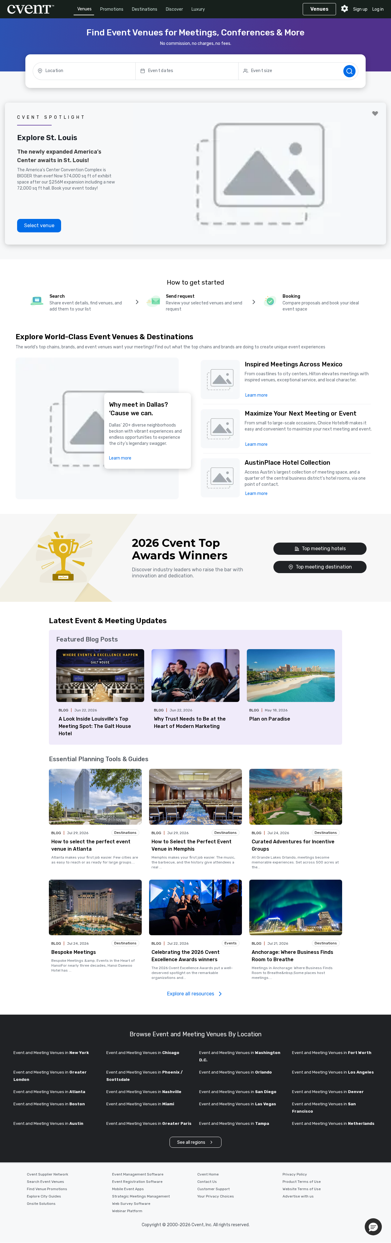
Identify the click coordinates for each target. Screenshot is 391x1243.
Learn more (120, 458)
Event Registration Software (137, 1181)
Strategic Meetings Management (141, 1196)
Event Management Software (137, 1174)
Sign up (360, 9)
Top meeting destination (324, 567)
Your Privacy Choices (215, 1196)
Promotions (111, 9)
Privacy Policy (295, 1174)
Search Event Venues (45, 1181)
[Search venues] (349, 71)
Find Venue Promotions (47, 1189)
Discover (174, 9)
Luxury (198, 9)
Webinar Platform (127, 1211)
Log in (378, 9)
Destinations (144, 9)
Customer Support (213, 1189)
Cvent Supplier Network (47, 1174)
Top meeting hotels (324, 548)
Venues (84, 9)
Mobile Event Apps (128, 1189)
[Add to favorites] (375, 113)
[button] (309, 379)
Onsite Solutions (41, 1203)
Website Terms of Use (302, 1189)
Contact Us (207, 1181)
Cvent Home (208, 1174)
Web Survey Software (131, 1203)
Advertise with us (298, 1196)
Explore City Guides (44, 1196)
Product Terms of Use (302, 1181)
